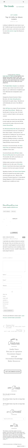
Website (5, 285)
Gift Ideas (7, 211)
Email (4, 280)
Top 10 (13, 211)
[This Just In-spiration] (14, 351)
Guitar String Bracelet (15, 99)
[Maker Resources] (14, 361)
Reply (24, 237)
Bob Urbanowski (8, 237)
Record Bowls (11, 110)
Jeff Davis (8, 108)
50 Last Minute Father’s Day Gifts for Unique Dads (14, 399)
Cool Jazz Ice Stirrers (8, 76)
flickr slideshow (16, 74)
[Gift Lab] (14, 356)
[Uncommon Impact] (14, 354)
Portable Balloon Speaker (11, 86)
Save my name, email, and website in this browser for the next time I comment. (6, 301)
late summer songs (11, 31)
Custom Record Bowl (8, 125)
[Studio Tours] (14, 349)
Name (4, 274)
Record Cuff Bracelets (8, 154)
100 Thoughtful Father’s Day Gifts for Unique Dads (14, 403)
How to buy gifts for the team (9, 394)
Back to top (20, 446)
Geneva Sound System (19, 171)
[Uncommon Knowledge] (14, 359)
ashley (15, 218)
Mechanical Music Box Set (11, 128)
